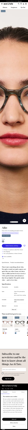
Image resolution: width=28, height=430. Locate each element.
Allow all (14, 419)
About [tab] (22, 392)
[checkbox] (2, 373)
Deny (14, 426)
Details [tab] (14, 392)
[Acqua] (3, 241)
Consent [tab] (5, 392)
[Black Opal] (16, 333)
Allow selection (14, 422)
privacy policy (16, 374)
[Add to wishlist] (24, 245)
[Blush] (5, 333)
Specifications (5, 262)
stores (4, 1)
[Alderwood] (3, 333)
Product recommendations (17, 262)
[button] (21, 4)
